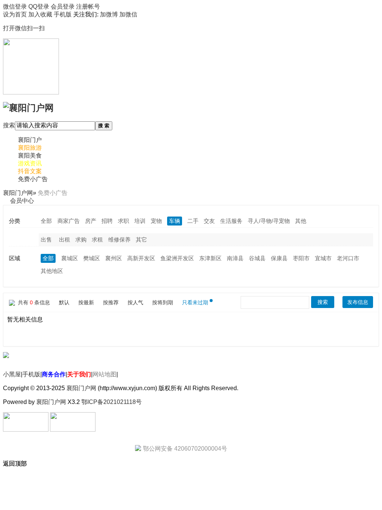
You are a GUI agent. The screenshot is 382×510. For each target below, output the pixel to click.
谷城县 (257, 258)
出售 (46, 239)
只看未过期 (195, 302)
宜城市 (323, 258)
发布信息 (357, 302)
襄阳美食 (30, 155)
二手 (192, 221)
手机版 (31, 374)
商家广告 (68, 221)
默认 (64, 302)
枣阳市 (301, 258)
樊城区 (91, 258)
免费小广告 (33, 179)
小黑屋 (12, 374)
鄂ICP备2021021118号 (111, 402)
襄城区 (69, 258)
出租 (64, 239)
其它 (141, 239)
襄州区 (113, 258)
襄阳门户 (30, 140)
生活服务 (231, 221)
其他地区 (52, 271)
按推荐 (111, 302)
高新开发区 (141, 258)
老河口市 (348, 258)
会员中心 (22, 201)
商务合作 (54, 374)
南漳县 (235, 258)
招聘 (107, 221)
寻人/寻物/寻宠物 (269, 221)
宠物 (156, 221)
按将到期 (162, 302)
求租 (97, 239)
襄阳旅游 (30, 147)
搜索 (9, 125)
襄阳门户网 (18, 193)
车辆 (174, 221)
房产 (90, 221)
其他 (300, 221)
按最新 (86, 302)
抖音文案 (30, 171)
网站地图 (104, 374)
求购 (81, 239)
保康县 (279, 258)
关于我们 (79, 374)
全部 (46, 221)
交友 (209, 221)
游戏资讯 (30, 163)
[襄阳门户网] (28, 107)
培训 (139, 221)
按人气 (135, 302)
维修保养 (119, 239)
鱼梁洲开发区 (177, 258)
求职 (123, 221)
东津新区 (210, 258)
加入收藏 (40, 14)
